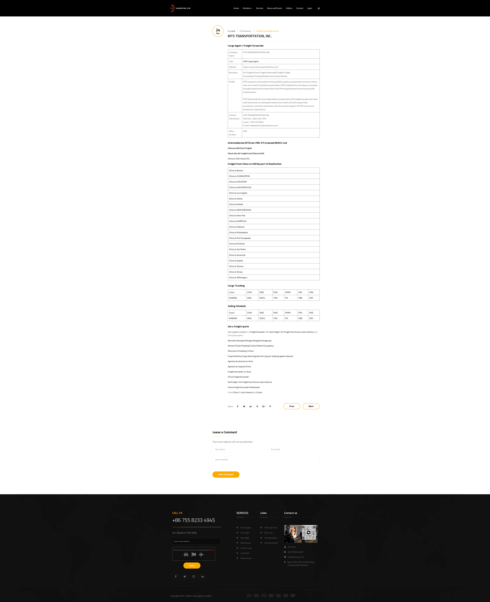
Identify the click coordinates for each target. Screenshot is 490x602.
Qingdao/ (257, 340)
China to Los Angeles (238, 193)
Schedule (247, 8)
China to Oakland (236, 227)
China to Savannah (237, 255)
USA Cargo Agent (251, 61)
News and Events (274, 8)
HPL (300, 292)
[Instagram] (193, 576)
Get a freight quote (238, 326)
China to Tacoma (236, 266)
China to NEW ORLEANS (240, 210)
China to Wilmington (238, 277)
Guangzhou (269, 345)
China (235, 392)
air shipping (274, 356)
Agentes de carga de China (239, 366)
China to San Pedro (237, 249)
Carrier (259, 392)
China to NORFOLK (238, 221)
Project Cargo (246, 548)
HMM (288, 292)
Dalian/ (260, 345)
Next (311, 406)
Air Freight (285, 332)
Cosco (231, 292)
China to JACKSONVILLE (240, 187)
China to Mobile (236, 204)
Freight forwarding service (267, 31)
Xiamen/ (231, 345)
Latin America (247, 392)
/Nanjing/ (245, 345)
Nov (218, 31)
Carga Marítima (235, 356)
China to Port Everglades (240, 238)
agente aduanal (286, 356)
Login (309, 8)
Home (236, 8)
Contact (299, 8)
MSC (311, 292)
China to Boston (236, 170)
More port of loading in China (241, 351)
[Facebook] (175, 576)
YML (275, 298)
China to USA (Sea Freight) (240, 148)
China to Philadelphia (238, 232)
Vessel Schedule (270, 538)
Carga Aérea (247, 356)
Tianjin (238, 345)
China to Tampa (236, 272)
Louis (232, 31)
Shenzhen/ (232, 340)
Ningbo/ (249, 340)
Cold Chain (245, 553)
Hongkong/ (267, 340)
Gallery (289, 8)
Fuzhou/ (253, 345)
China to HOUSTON (238, 181)
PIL (286, 298)
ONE (261, 292)
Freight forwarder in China (239, 371)
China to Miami (235, 198)
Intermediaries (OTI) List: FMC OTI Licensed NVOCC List (257, 143)
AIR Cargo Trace (270, 528)
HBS (300, 298)
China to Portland (237, 243)
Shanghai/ (241, 340)
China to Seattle (236, 260)
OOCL (262, 298)
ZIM (311, 298)
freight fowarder (257, 332)
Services (259, 8)
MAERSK (233, 298)
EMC (275, 292)
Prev (291, 406)
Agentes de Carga (261, 356)
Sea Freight (274, 332)
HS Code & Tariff (271, 543)
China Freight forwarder (238, 377)
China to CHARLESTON (239, 176)
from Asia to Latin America (302, 332)
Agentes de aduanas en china (240, 361)
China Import (246, 528)
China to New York (237, 215)
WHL (249, 298)
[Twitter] (184, 576)
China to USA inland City (239, 158)
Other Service (246, 558)
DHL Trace (268, 533)
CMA (249, 292)
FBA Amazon (246, 543)
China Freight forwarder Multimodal (244, 387)
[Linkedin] (202, 576)
